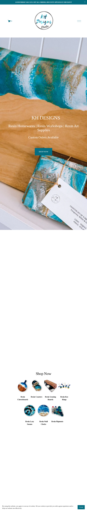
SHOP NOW (43, 152)
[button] (85, 2)
